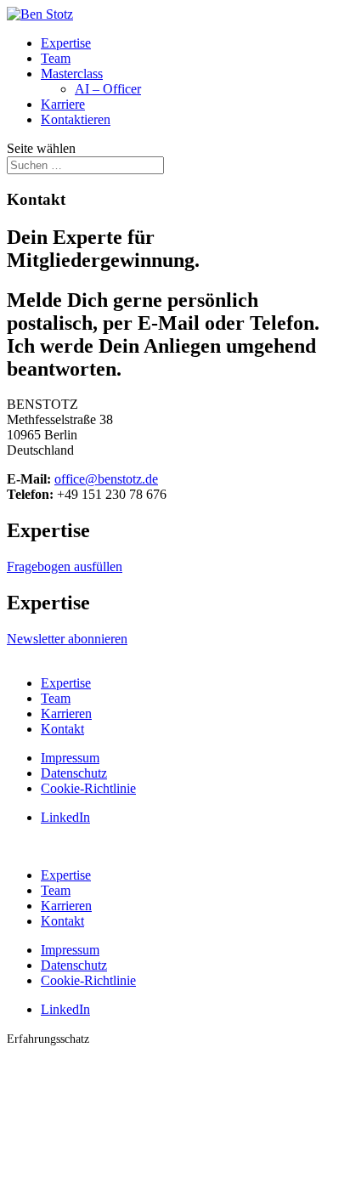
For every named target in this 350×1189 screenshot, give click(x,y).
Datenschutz (74, 773)
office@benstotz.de (106, 479)
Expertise (66, 43)
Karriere (63, 104)
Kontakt (62, 729)
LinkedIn (65, 817)
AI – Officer (108, 89)
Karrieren (66, 713)
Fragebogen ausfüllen (64, 566)
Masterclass (72, 73)
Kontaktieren (75, 119)
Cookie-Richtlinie (88, 788)
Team (56, 58)
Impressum (70, 757)
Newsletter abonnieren (67, 638)
